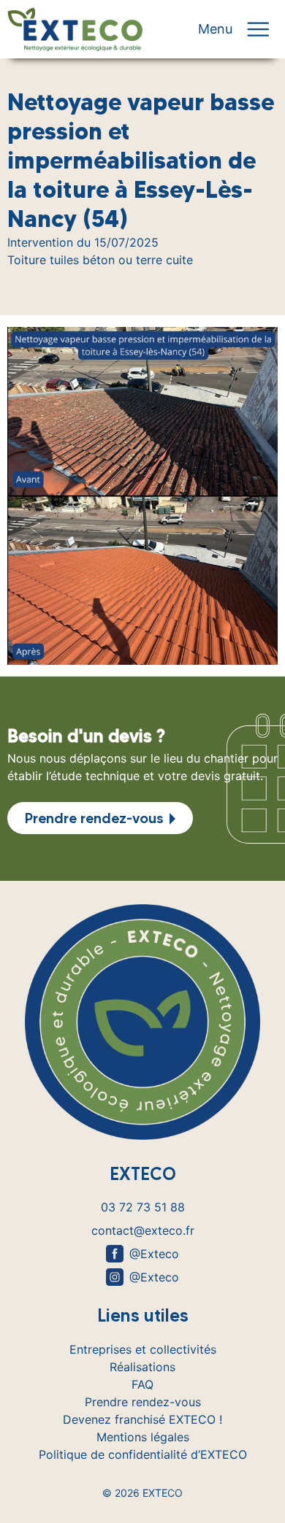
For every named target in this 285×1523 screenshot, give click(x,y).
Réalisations (142, 1367)
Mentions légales (142, 1437)
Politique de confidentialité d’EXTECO (143, 1454)
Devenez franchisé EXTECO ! (142, 1419)
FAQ (142, 1384)
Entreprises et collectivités (142, 1349)
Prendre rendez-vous (94, 818)
